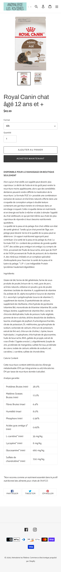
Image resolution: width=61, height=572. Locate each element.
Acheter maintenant (31, 158)
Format (7, 120)
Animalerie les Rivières (20, 557)
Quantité (7, 132)
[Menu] (56, 6)
